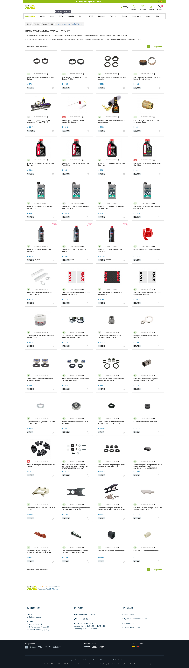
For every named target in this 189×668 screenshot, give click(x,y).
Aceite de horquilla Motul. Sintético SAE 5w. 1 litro (40, 164)
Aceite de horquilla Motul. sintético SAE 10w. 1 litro (111, 164)
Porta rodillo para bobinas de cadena (146, 551)
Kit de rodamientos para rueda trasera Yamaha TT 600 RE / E (75, 379)
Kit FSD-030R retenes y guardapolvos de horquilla (112, 78)
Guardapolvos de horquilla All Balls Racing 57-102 (74, 78)
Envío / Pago (128, 614)
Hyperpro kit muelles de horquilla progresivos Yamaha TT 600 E (38, 121)
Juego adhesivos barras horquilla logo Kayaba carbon (111, 293)
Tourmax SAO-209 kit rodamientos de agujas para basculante (111, 379)
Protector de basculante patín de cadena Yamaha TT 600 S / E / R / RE (76, 508)
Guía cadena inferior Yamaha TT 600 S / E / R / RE (41, 508)
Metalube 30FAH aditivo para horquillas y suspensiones (112, 121)
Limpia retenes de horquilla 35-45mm (146, 249)
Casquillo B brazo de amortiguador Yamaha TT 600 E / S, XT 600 (145, 379)
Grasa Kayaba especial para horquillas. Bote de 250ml (40, 336)
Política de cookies (105, 660)
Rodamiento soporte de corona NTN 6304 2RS (75, 422)
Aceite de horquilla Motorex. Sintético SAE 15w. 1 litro (146, 207)
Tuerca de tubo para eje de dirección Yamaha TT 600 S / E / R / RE (110, 336)
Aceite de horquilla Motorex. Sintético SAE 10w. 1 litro (111, 207)
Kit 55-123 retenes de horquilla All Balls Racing (40, 78)
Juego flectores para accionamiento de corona (41, 465)
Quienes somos (35, 617)
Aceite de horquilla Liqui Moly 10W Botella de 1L (74, 250)
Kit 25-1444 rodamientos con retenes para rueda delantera (40, 379)
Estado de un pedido (131, 628)
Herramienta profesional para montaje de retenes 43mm (146, 121)
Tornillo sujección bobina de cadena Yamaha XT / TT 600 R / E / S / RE (75, 551)
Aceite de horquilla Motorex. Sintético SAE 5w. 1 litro (40, 207)
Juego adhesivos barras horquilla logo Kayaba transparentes (76, 293)
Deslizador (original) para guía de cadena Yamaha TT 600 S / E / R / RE (39, 551)
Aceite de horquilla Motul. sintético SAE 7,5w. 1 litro (76, 164)
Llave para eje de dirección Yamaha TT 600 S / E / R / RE (146, 336)
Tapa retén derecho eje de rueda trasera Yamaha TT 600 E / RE (41, 422)
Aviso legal (92, 660)
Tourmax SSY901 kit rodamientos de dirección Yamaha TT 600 (75, 336)
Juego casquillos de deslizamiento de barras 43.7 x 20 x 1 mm (146, 78)
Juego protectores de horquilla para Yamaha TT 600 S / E (39, 293)
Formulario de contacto (85, 614)
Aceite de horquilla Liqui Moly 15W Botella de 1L (110, 250)
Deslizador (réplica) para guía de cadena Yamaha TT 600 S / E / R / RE (147, 508)
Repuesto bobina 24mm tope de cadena (111, 551)
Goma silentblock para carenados (145, 422)
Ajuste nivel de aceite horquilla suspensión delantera (73, 121)
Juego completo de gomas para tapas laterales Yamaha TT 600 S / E (111, 465)
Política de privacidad (120, 660)
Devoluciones (128, 623)
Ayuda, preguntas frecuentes (135, 619)
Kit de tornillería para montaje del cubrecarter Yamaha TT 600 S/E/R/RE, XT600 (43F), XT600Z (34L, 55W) (75, 466)
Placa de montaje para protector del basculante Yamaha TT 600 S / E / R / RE (111, 508)
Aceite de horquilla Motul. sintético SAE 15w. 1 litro (147, 164)
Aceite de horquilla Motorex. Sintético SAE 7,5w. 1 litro (75, 207)
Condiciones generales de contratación (75, 660)
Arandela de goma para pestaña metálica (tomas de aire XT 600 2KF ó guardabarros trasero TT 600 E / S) (147, 466)
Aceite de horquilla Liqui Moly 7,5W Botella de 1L (39, 250)
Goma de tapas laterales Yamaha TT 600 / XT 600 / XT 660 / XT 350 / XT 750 (112, 422)
